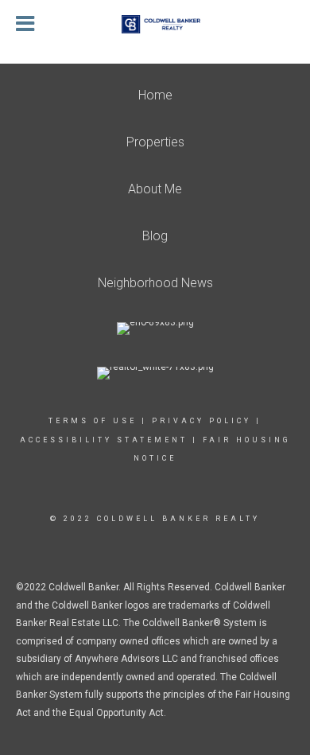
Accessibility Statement (104, 440)
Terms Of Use (92, 421)
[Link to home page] (155, 25)
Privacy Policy (201, 421)
